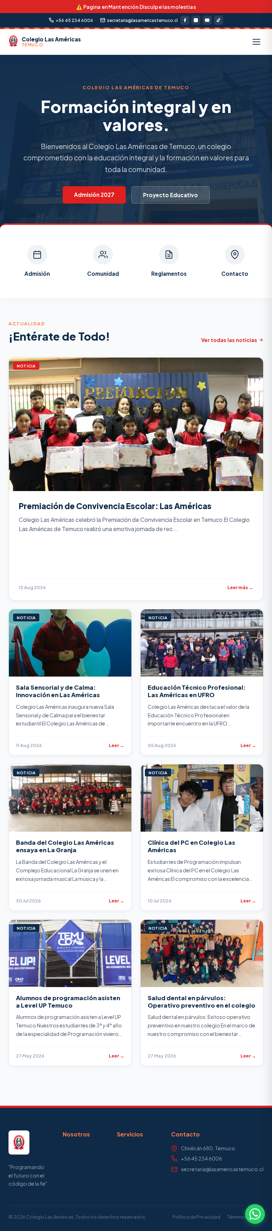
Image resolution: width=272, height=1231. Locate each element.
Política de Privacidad (196, 1217)
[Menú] (256, 42)
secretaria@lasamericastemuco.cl (142, 20)
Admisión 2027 (94, 194)
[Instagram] (195, 20)
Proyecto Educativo (170, 195)
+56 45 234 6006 (74, 20)
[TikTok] (218, 20)
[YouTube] (207, 20)
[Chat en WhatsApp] (255, 1214)
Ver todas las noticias (229, 340)
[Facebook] (184, 20)
